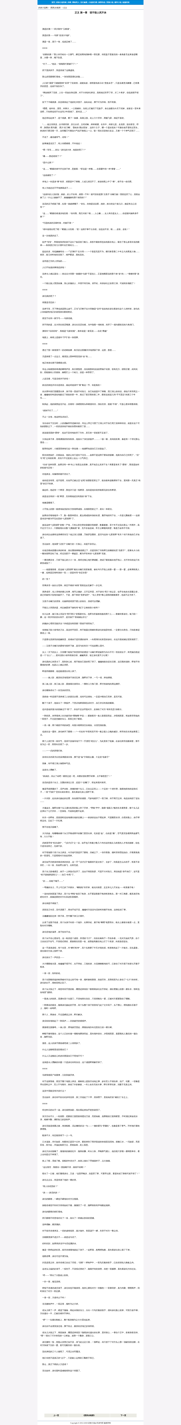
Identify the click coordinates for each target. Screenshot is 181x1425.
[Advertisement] (90, 21)
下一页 (123, 1415)
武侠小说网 (43, 8)
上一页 (56, 1415)
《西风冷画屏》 (55, 8)
